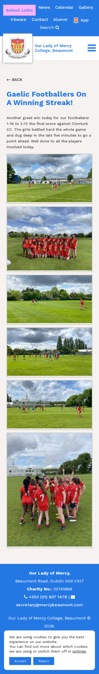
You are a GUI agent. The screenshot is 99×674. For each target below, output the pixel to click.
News (44, 7)
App (85, 19)
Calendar (64, 7)
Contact (40, 19)
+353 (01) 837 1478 (48, 596)
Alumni (60, 19)
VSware (18, 19)
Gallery (86, 7)
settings (79, 651)
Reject (44, 661)
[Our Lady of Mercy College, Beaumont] (17, 48)
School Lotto (19, 10)
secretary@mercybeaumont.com (49, 604)
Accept (20, 661)
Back (16, 79)
